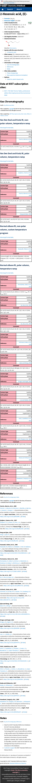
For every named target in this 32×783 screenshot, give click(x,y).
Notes (8, 69)
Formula (6, 18)
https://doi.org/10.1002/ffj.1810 (14, 528)
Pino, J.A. (17, 522)
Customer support (9, 748)
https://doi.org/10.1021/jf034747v (10, 642)
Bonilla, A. (23, 508)
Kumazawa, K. (4, 561)
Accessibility (14, 768)
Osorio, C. (3, 508)
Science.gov (10, 780)
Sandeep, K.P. (27, 591)
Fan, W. (6, 577)
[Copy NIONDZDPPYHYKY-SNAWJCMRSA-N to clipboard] (28, 34)
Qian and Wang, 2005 (25, 363)
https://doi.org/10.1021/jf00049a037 (10, 712)
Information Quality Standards (11, 778)
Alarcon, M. (9, 508)
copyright (11, 108)
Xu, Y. (1, 577)
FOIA (28, 774)
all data (23, 516)
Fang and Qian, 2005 (25, 214)
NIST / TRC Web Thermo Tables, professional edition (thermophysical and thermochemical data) (17, 93)
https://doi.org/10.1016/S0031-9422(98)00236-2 (14, 553)
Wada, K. (2, 685)
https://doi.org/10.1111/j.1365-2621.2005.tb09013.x (15, 614)
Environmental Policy (10, 776)
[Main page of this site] (2, 9)
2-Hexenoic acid (11, 52)
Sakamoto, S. (24, 561)
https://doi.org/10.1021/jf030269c (13, 679)
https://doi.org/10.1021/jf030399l (9, 628)
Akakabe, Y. (17, 547)
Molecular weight (9, 20)
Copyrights (7, 770)
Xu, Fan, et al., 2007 (26, 305)
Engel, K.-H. (10, 622)
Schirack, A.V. (4, 591)
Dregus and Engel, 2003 (24, 381)
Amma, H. (17, 561)
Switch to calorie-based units (15, 79)
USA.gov (17, 780)
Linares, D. (11, 522)
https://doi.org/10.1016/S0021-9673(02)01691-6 (14, 661)
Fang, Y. (2, 534)
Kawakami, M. (4, 701)
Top (4, 105)
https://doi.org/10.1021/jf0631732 (13, 585)
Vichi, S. (2, 648)
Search (9, 9)
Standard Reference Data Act (18, 763)
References (10, 67)
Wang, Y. (9, 606)
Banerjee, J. (20, 701)
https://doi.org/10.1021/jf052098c (10, 516)
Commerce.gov (25, 778)
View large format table (6, 127)
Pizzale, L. (17, 648)
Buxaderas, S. (4, 650)
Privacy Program (23, 768)
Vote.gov (22, 780)
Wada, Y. (10, 563)
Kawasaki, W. (4, 547)
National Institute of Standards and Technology (3, 6)
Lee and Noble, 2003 (25, 400)
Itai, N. (23, 547)
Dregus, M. (3, 622)
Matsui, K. (11, 547)
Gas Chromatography (13, 65)
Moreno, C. (16, 508)
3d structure (12, 48)
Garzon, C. (5, 510)
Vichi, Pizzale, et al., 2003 (24, 439)
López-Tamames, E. (14, 650)
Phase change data (12, 73)
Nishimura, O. (17, 563)
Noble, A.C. (9, 634)
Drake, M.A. (11, 591)
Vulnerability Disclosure (8, 774)
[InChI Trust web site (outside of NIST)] (30, 24)
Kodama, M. (3, 563)
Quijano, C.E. (4, 522)
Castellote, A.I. (9, 648)
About (19, 9)
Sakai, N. (11, 561)
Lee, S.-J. (2, 634)
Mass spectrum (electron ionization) (17, 75)
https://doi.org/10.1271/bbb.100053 (10, 571)
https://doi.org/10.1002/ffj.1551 (9, 541)
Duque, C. (11, 510)
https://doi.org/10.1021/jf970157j (9, 695)
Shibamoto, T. (10, 685)
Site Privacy (6, 768)
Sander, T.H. (18, 591)
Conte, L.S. (23, 648)
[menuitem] (2, 9)
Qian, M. (7, 534)
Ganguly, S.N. (12, 701)
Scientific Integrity (22, 776)
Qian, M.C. (11, 577)
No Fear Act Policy (21, 774)
